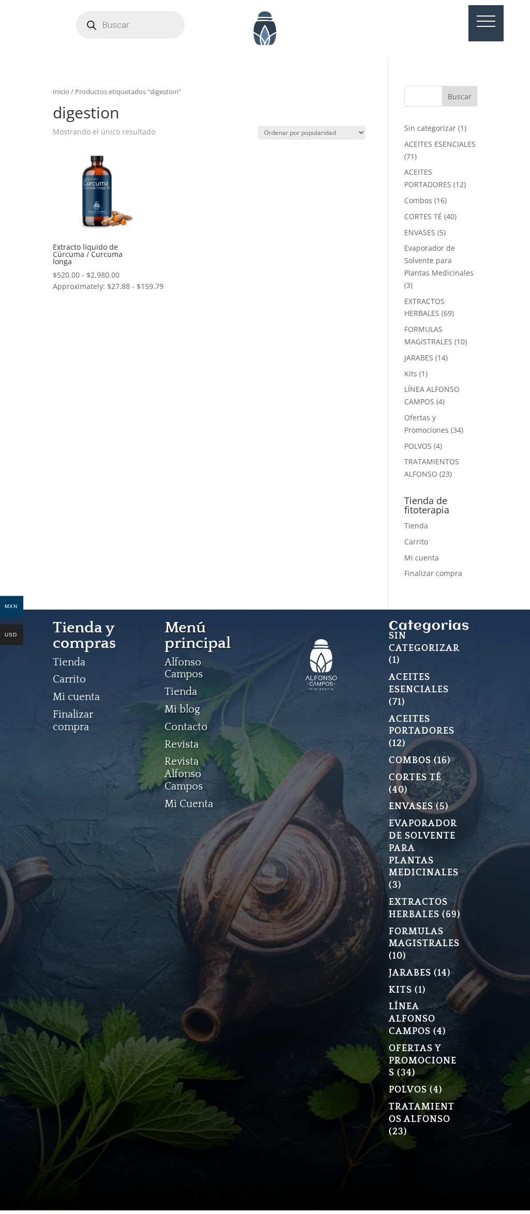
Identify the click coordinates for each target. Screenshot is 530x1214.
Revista (182, 744)
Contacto (186, 727)
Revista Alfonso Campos (184, 774)
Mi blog (182, 709)
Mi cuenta (421, 558)
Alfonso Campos (184, 668)
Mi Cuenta (189, 804)
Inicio (61, 91)
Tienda (416, 525)
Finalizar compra (433, 573)
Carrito (416, 542)
